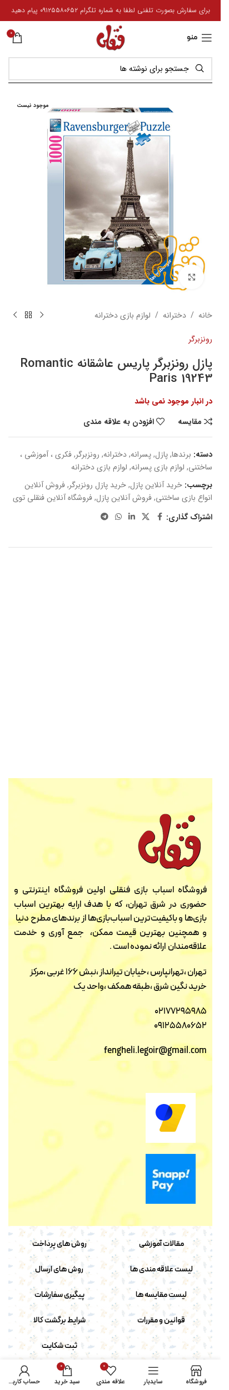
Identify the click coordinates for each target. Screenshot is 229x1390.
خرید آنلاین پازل (156, 485)
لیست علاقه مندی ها (161, 1269)
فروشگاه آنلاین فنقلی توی (52, 498)
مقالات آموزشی (161, 1244)
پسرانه (141, 454)
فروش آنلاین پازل (124, 498)
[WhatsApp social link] (118, 517)
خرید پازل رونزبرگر (97, 485)
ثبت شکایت (59, 1346)
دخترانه (174, 315)
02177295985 (181, 1011)
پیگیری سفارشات (59, 1295)
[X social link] (145, 517)
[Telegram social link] (104, 517)
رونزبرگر (200, 339)
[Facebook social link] (159, 517)
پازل (161, 454)
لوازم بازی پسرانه (158, 467)
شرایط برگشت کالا (59, 1320)
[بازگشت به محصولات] (28, 315)
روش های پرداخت (59, 1244)
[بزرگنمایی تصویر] (191, 276)
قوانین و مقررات (161, 1320)
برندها (181, 454)
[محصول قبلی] (41, 315)
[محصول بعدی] (15, 315)
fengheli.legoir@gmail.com (155, 1050)
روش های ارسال (59, 1269)
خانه (205, 315)
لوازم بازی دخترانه (122, 315)
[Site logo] (110, 37)
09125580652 (180, 1026)
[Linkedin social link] (131, 517)
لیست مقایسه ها (161, 1295)
